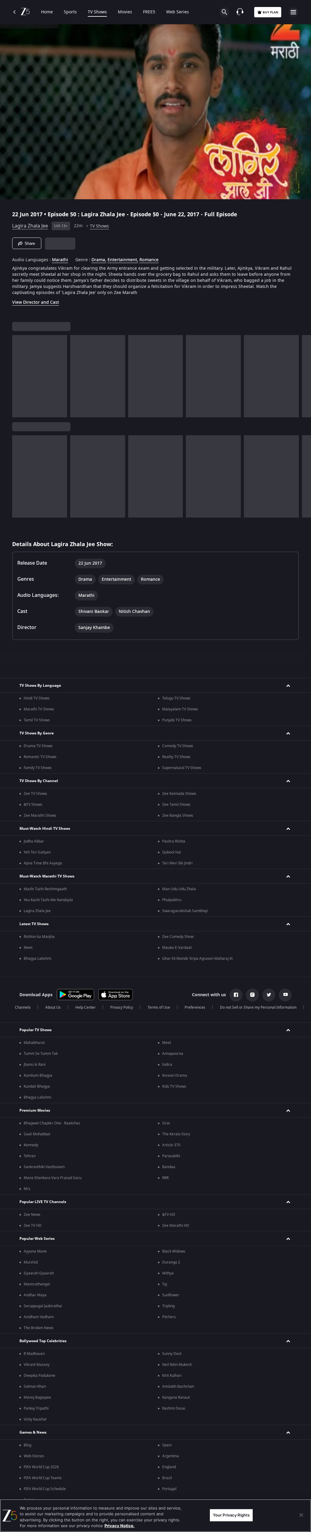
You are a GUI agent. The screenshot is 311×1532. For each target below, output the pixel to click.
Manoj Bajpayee (37, 1397)
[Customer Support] (239, 12)
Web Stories (34, 1456)
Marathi (60, 260)
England (169, 1467)
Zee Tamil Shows (176, 804)
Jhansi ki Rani (35, 1064)
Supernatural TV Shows (181, 768)
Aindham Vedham (39, 1317)
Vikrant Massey (37, 1364)
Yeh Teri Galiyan (37, 852)
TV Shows (97, 12)
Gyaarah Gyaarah (39, 1273)
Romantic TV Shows (40, 757)
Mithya (168, 1273)
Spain (167, 1445)
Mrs (27, 1189)
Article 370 (171, 1145)
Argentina (170, 1456)
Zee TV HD (33, 1225)
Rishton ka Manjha (39, 936)
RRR (165, 1178)
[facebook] (236, 995)
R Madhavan (34, 1353)
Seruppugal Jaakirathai (43, 1306)
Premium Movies (34, 1110)
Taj (164, 1284)
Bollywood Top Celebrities (43, 1341)
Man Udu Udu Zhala (179, 889)
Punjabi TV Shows (177, 720)
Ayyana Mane (35, 1251)
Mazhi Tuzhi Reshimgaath (45, 889)
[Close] (301, 1515)
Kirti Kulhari (172, 1375)
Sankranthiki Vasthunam (44, 1167)
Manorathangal (37, 1284)
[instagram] (252, 995)
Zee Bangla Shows (177, 815)
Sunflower (170, 1295)
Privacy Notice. (119, 1525)
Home (47, 12)
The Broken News (38, 1328)
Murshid (31, 1262)
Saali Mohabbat (37, 1134)
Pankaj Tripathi (36, 1408)
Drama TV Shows (38, 746)
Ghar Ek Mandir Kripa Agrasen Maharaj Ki (197, 958)
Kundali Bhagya (37, 1086)
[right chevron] (18, 376)
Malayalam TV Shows (180, 709)
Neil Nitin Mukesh (177, 1364)
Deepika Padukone (39, 1375)
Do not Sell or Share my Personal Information (258, 1007)
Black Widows (173, 1251)
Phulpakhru (171, 900)
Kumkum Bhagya (38, 1075)
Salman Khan (35, 1386)
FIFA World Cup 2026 (41, 1467)
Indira (167, 1064)
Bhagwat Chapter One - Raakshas (52, 1123)
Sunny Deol (171, 1353)
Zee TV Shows (35, 793)
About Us (53, 1007)
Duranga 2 (171, 1262)
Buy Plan (270, 12)
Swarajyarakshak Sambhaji (185, 911)
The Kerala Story (176, 1134)
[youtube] (285, 995)
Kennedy (31, 1145)
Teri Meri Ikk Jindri (177, 863)
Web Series (177, 12)
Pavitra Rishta (173, 841)
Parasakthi (171, 1156)
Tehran (30, 1156)
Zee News (32, 1214)
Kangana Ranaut (176, 1397)
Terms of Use (159, 1007)
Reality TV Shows (176, 757)
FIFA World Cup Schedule (45, 1489)
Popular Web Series (37, 1238)
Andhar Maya (35, 1295)
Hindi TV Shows (37, 698)
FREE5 (149, 12)
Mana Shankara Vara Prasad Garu (52, 1178)
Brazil (167, 1478)
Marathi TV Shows (39, 709)
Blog (27, 1445)
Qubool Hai (171, 852)
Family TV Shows (38, 768)
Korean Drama (174, 1075)
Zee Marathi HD (175, 1225)
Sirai (166, 1123)
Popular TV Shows (35, 1030)
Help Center (85, 1007)
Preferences (195, 1007)
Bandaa (168, 1167)
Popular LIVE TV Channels (42, 1202)
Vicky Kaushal (35, 1419)
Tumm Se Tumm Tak (41, 1053)
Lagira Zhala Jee (30, 226)
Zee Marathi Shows (40, 815)
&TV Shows (33, 804)
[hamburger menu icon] (293, 12)
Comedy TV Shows (177, 746)
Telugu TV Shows (176, 698)
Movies (125, 12)
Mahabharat (34, 1042)
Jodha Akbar (34, 841)
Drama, (98, 260)
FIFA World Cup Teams (43, 1478)
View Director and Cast (35, 302)
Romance (149, 260)
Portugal (169, 1489)
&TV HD (168, 1214)
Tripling (168, 1306)
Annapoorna (172, 1053)
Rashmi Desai (173, 1408)
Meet (28, 947)
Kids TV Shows (174, 1086)
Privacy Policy (121, 1007)
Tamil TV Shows (37, 720)
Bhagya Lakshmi (37, 958)
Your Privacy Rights (231, 1515)
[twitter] (268, 995)
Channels (23, 1007)
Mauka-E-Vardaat (177, 947)
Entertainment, (123, 260)
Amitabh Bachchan (178, 1386)
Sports (70, 12)
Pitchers (169, 1317)
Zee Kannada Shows (179, 793)
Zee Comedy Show (177, 936)
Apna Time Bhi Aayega (43, 863)
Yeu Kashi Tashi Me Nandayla (48, 900)
